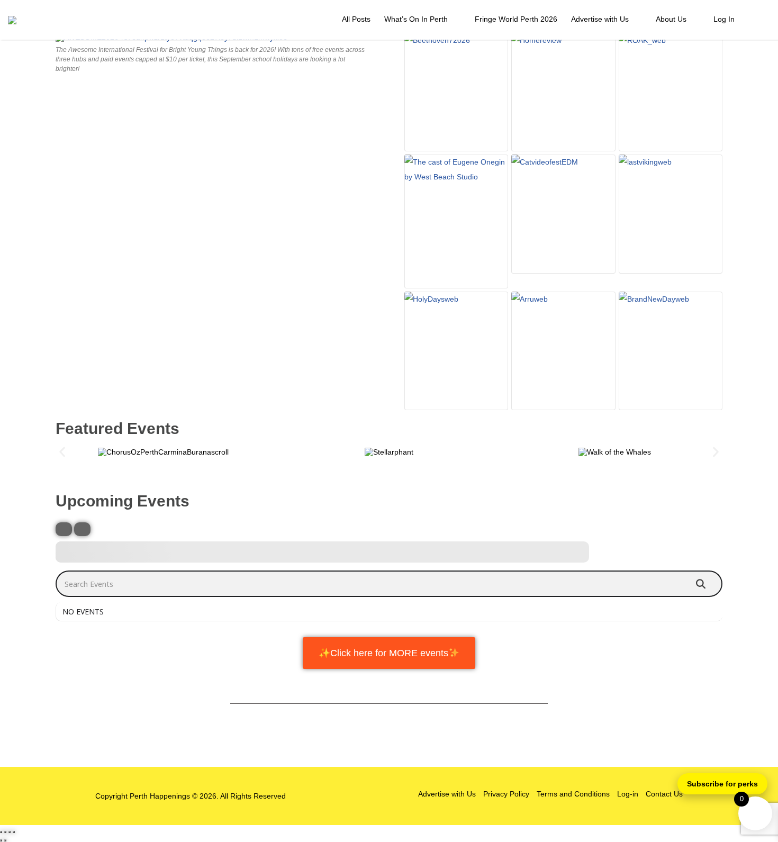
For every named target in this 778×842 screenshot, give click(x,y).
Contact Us (664, 794)
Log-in (627, 794)
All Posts (356, 19)
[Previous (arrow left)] (1, 840)
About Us (671, 19)
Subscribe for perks (722, 784)
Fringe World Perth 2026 (516, 19)
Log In (724, 19)
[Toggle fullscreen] (5, 832)
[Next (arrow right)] (5, 840)
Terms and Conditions (573, 794)
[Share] (9, 832)
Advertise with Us (600, 19)
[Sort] (82, 529)
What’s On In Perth (416, 19)
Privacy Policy (506, 794)
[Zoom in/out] (1, 832)
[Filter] (64, 529)
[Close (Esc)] (14, 832)
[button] (62, 451)
